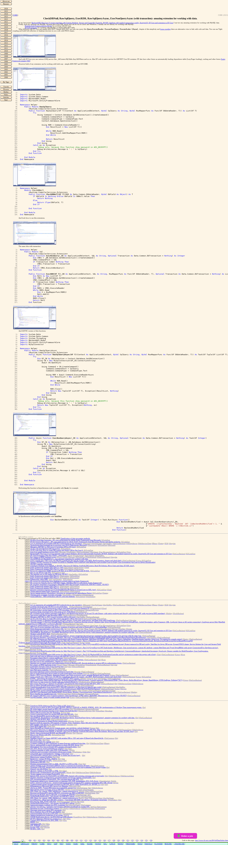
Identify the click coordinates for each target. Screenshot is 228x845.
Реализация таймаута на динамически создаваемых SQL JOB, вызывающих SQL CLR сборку (64, 781)
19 (118, 840)
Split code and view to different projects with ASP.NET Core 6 (52, 656)
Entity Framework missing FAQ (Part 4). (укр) (47, 569)
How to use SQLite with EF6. (40, 572)
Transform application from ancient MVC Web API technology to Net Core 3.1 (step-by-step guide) (66, 687)
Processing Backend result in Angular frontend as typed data (51, 671)
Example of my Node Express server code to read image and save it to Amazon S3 (59, 608)
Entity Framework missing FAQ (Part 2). (44, 578)
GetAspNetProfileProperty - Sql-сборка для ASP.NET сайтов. (52, 796)
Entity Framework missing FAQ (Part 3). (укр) (47, 567)
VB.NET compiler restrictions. (41, 564)
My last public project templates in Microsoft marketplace (51, 690)
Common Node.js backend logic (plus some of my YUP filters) (52, 612)
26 (151, 840)
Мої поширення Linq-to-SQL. (41, 760)
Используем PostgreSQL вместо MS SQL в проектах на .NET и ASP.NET (57, 793)
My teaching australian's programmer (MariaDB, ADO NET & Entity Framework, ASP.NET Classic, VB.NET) (69, 584)
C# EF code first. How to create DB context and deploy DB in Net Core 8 (56, 618)
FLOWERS (158, 844)
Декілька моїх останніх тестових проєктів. (46, 595)
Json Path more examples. (39, 670)
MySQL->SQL (35, 829)
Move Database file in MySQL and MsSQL (45, 812)
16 (104, 840)
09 (72, 840)
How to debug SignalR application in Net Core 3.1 (48, 685)
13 (91, 840)
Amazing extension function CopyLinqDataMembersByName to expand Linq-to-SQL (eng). (63, 590)
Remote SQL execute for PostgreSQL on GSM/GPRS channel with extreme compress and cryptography (67, 776)
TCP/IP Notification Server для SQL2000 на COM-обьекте (51, 817)
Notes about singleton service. (41, 668)
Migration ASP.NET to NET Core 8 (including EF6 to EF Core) (53, 617)
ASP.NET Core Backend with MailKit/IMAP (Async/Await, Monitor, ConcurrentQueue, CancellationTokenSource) (71, 692)
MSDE (32, 822)
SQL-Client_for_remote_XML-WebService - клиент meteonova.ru (54, 798)
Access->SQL (35, 827)
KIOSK (89, 844)
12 (86, 840)
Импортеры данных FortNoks (41, 757)
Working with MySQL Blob (40, 634)
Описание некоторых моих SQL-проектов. (46, 810)
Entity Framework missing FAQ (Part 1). (44, 576)
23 (137, 840)
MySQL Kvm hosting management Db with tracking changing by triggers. (57, 660)
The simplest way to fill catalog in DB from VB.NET (49, 574)
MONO (120, 844)
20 (123, 840)
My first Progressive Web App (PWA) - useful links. (48, 555)
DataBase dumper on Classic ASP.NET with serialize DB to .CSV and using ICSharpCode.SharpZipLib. (67, 738)
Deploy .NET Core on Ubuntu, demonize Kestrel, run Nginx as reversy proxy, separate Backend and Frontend (69, 675)
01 (35, 840)
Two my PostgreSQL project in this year (44, 716)
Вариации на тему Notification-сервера (44, 808)
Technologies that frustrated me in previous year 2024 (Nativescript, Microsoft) (58, 545)
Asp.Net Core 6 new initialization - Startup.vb (46, 661)
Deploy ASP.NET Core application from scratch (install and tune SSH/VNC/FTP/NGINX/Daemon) (65, 689)
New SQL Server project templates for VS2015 (47, 748)
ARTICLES (25, 844)
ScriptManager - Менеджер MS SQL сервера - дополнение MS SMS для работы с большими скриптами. (68, 800)
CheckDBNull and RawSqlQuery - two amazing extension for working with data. (59, 559)
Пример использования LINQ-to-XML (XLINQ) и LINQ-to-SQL (54, 764)
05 (53, 840)
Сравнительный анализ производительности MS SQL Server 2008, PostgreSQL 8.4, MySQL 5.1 (65, 784)
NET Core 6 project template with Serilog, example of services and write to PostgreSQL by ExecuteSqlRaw (68, 627)
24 (142, 840)
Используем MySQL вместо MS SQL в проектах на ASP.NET (53, 795)
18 (114, 840)
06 (58, 840)
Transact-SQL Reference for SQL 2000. (44, 820)
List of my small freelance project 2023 (44, 552)
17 (109, 840)
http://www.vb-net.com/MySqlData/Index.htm (211, 840)
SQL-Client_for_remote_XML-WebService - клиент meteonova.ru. (54, 791)
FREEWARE (130, 844)
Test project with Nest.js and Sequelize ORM (46, 615)
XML (82, 844)
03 (44, 840)
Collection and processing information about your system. (51, 752)
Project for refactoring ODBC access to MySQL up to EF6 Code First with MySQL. (60, 571)
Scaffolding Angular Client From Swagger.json (47, 666)
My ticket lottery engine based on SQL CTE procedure (49, 610)
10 (77, 840)
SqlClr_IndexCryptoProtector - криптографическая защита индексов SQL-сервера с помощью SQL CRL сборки (71, 783)
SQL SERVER (35, 825)
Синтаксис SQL (36, 824)
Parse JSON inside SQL (38, 726)
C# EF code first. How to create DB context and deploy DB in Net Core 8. (56, 550)
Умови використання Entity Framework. (45, 591)
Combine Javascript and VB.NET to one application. (49, 606)
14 (95, 840)
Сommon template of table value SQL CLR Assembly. (49, 750)
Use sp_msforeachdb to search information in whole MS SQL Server (54, 745)
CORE (15, 15)
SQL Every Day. (36, 740)
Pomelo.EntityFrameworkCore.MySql (38, 26)
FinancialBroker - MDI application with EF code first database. (52, 596)
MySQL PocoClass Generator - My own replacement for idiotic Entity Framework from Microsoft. (65, 540)
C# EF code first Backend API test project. (45, 548)
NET (61, 844)
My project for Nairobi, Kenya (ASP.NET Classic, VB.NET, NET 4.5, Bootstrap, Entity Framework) (66, 583)
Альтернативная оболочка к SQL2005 (44, 813)
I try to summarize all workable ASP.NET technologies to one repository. (56, 543)
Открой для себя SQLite (39, 769)
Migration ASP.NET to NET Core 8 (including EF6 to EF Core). (53, 547)
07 (63, 840)
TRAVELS (148, 844)
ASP (55, 844)
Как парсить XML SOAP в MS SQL (43, 801)
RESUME (168, 844)
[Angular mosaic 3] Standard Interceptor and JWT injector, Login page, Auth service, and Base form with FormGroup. (72, 620)
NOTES (98, 844)
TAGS (16, 844)
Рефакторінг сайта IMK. (39, 579)
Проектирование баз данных (40, 741)
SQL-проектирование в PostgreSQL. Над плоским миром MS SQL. (55, 779)
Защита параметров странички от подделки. (46, 815)
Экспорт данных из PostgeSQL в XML (44, 771)
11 (81, 840)
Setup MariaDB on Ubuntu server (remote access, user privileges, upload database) (59, 728)
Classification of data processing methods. (75, 538)
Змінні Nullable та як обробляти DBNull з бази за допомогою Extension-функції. (60, 765)
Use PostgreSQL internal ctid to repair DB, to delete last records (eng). (55, 755)
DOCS (140, 844)
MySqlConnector (31, 27)
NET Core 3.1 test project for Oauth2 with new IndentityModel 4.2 (54, 682)
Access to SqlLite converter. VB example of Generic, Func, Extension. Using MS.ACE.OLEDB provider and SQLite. (72, 723)
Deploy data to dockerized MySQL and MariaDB (47, 733)
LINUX (112, 844)
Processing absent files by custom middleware (46, 658)
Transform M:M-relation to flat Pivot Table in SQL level (50, 706)
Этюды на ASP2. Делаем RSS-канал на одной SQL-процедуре (53, 788)
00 (30, 840)
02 (39, 840)
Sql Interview (35, 736)
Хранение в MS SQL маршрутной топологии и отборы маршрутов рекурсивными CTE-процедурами (68, 767)
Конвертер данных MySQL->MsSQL (43, 759)
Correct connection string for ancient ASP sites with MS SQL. (52, 714)
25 (146, 840)
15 (100, 840)
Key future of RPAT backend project (43, 557)
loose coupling (165, 29)
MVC (49, 844)
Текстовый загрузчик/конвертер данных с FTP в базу (49, 753)
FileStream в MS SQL (38, 762)
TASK (75, 844)
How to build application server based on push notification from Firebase (56, 673)
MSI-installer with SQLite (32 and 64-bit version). (48, 724)
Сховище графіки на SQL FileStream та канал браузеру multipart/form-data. (58, 743)
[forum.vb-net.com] (23, 841)
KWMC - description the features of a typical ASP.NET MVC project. (55, 678)
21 (128, 840)
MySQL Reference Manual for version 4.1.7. (46, 818)
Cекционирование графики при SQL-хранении (47, 805)
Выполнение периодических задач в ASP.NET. (47, 789)
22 (132, 840)
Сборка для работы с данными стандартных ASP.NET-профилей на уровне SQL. (60, 807)
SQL (105, 844)
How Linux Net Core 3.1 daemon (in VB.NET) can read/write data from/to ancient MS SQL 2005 (65, 683)
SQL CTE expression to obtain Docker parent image (49, 721)
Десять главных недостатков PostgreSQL (45, 774)
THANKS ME (179, 844)
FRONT (34, 844)
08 (67, 840)
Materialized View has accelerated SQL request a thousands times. (53, 747)
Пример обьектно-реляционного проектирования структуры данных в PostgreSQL (61, 777)
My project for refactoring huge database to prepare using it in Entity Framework (59, 581)
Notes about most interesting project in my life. (47, 629)
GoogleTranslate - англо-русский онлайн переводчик (49, 697)
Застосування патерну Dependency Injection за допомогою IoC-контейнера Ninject (61, 593)
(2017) (27, 581)
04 (49, 840)
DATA (68, 844)
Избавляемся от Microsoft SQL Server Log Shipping (49, 786)
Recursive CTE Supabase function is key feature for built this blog (54, 711)
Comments (16, 841)
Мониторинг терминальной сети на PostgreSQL (48, 772)
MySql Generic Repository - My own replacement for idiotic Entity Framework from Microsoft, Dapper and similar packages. (75, 542)
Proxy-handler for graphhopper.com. (43, 694)
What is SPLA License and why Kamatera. (45, 712)
